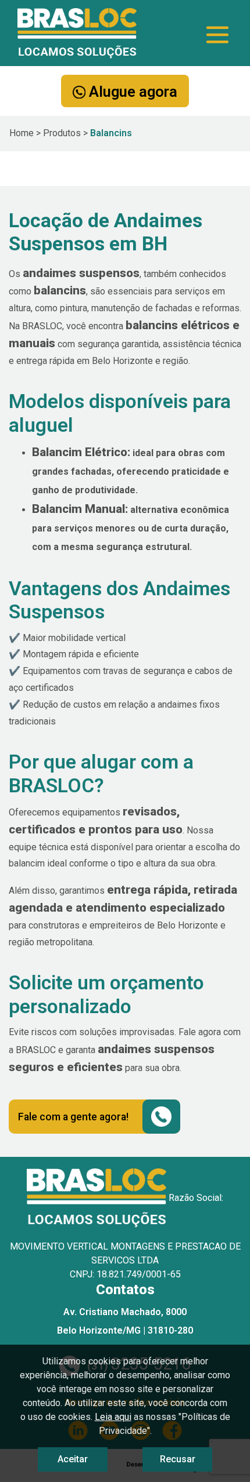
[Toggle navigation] (217, 35)
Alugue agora (131, 91)
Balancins (111, 133)
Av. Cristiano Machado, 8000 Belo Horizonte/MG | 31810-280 (125, 1321)
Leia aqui (113, 1416)
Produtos (62, 133)
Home (21, 133)
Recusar (177, 1459)
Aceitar (73, 1459)
